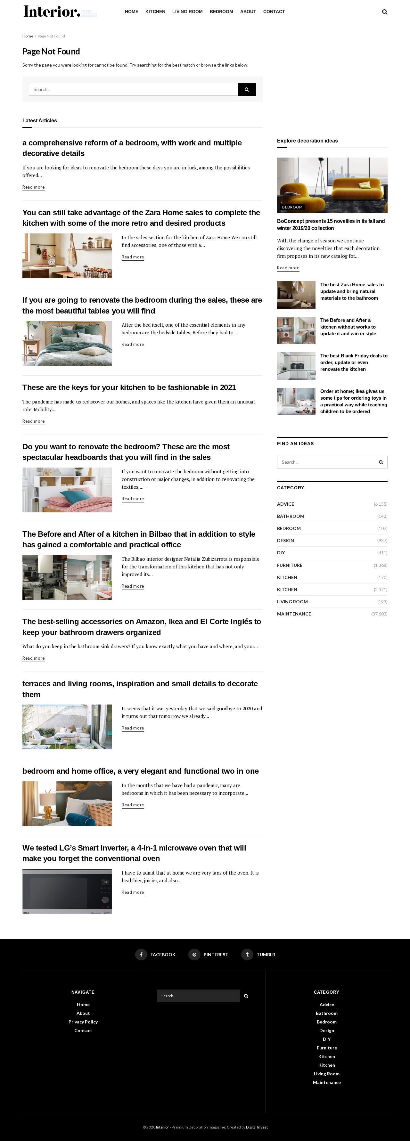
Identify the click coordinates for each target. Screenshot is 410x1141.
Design (285, 540)
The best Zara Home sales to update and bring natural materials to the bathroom (352, 291)
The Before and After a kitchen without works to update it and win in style (348, 326)
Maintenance (294, 613)
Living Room (187, 11)
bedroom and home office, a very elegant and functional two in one (140, 771)
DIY (281, 552)
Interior (162, 1127)
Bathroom (290, 516)
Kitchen (155, 11)
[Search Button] (247, 89)
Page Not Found (51, 36)
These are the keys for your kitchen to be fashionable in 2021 (129, 387)
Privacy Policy (83, 1021)
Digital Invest (257, 1127)
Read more (33, 187)
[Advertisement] (332, 77)
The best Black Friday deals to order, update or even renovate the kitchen (354, 362)
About (248, 11)
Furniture (289, 565)
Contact (274, 11)
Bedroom (221, 11)
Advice (285, 504)
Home (131, 11)
